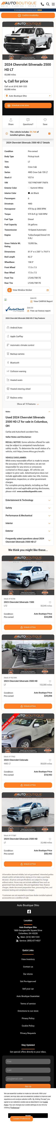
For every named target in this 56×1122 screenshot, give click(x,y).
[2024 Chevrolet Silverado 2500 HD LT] (28, 812)
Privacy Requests (28, 1033)
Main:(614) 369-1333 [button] (30, 937)
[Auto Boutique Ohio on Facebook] (28, 911)
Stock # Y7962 (9, 757)
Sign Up (28, 1086)
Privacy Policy (28, 1018)
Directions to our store (28, 1011)
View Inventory (28, 959)
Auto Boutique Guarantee (28, 996)
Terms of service (28, 1003)
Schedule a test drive (20, 105)
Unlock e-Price (30, 627)
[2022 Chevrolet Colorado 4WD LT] (28, 733)
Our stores (28, 974)
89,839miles (46, 763)
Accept (28, 1116)
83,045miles (46, 606)
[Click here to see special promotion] (28, 10)
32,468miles (46, 842)
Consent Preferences (21, 1119)
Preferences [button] (15, 1108)
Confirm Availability (30, 15)
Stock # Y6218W (10, 678)
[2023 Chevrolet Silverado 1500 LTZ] (28, 575)
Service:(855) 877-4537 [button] (30, 940)
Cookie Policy (28, 1026)
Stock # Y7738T (10, 836)
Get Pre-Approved (28, 981)
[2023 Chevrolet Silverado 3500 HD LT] (28, 654)
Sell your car (28, 989)
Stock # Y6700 (9, 599)
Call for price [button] (18, 81)
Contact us (28, 967)
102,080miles (46, 685)
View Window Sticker (22, 290)
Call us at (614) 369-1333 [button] (15, 86)
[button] (42, 4)
